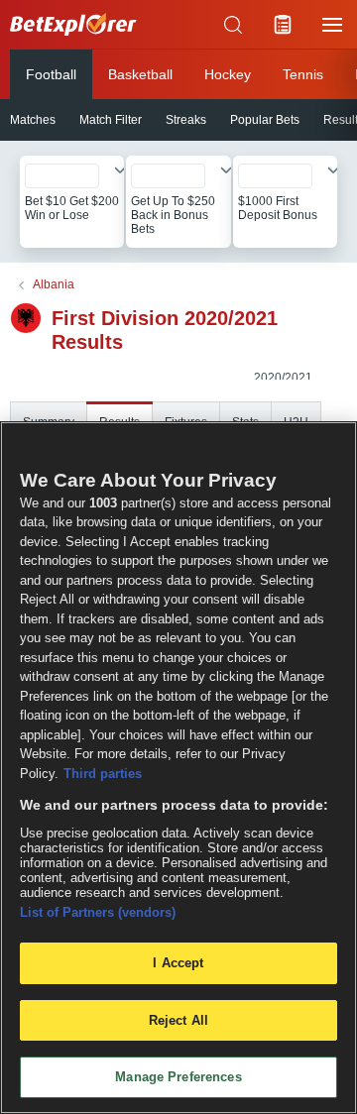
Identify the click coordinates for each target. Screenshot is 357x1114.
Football (51, 74)
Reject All (178, 1020)
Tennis (303, 74)
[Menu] (332, 25)
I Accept (178, 962)
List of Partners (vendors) (98, 912)
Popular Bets (264, 120)
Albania (53, 284)
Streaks (186, 120)
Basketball (140, 74)
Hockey (227, 74)
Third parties (102, 773)
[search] (233, 25)
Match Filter (110, 120)
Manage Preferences (178, 1076)
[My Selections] (282, 25)
